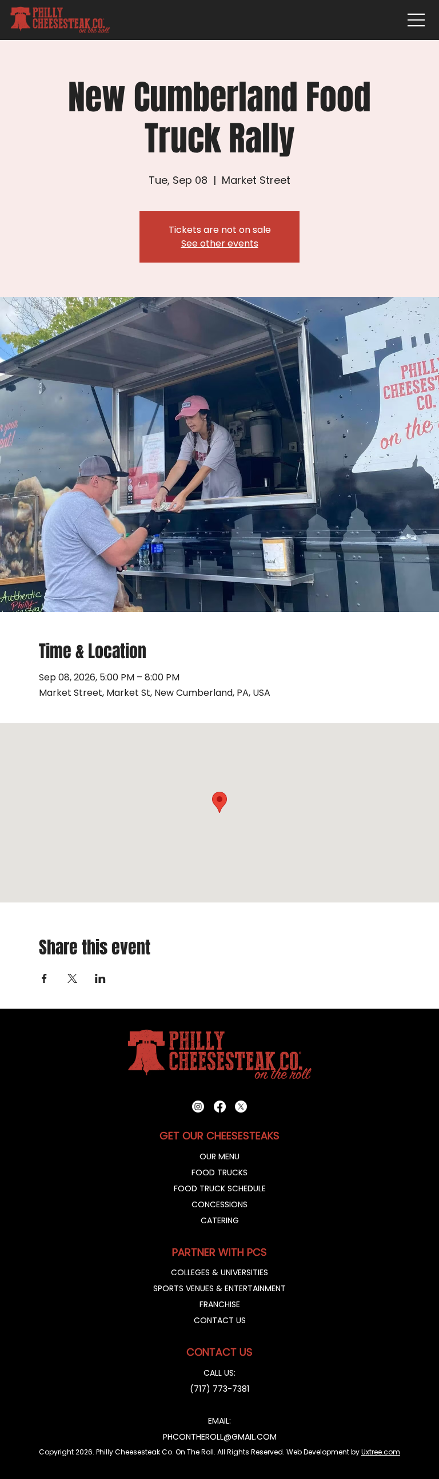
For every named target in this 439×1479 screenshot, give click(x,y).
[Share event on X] (72, 978)
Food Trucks (219, 1172)
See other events (219, 243)
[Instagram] (198, 1107)
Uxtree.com (380, 1452)
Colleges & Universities (219, 1272)
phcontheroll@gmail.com (220, 1436)
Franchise (219, 1304)
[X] (241, 1107)
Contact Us (220, 1320)
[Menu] (416, 20)
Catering (220, 1220)
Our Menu (219, 1156)
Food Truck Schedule (220, 1188)
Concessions (219, 1204)
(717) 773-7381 (219, 1389)
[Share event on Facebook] (44, 978)
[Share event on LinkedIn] (100, 978)
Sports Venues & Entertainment (219, 1288)
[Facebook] (220, 1107)
